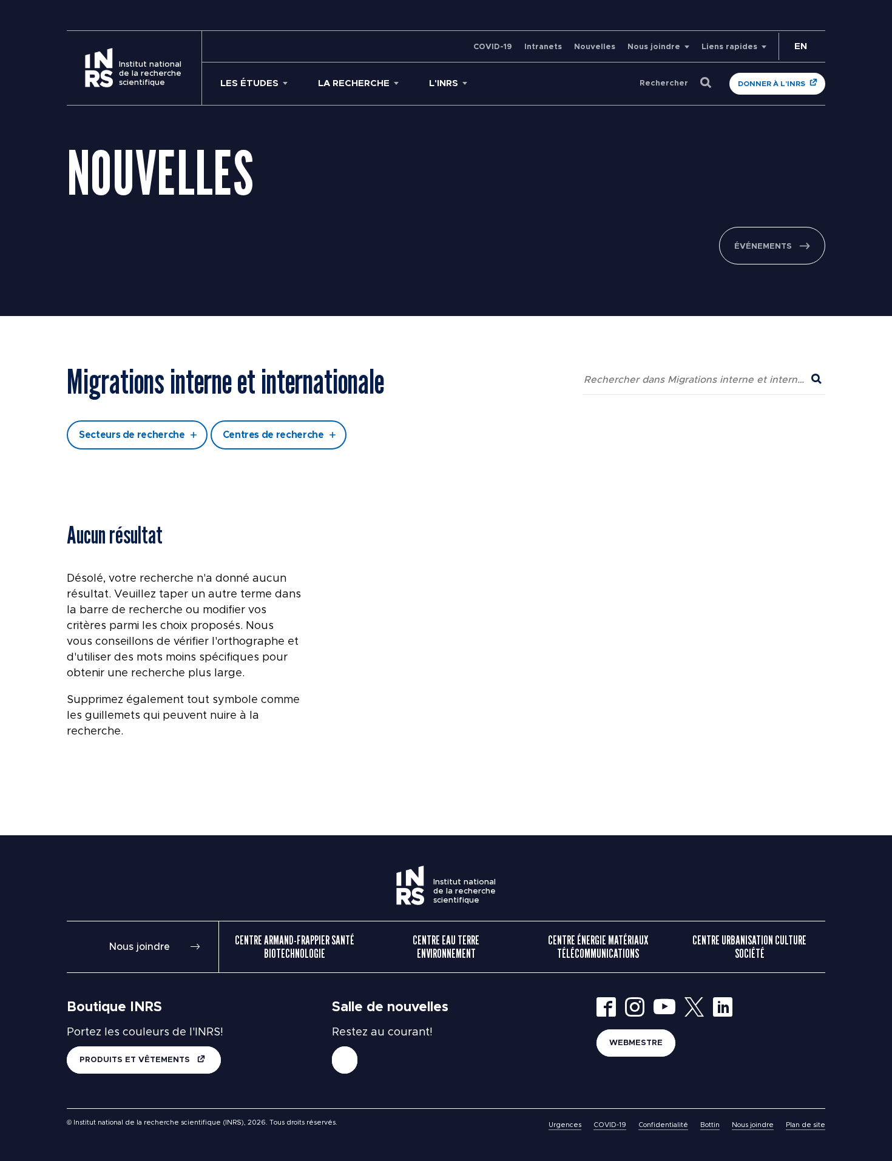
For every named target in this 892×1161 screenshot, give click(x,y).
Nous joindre (653, 47)
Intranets (543, 47)
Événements (763, 247)
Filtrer (446, 391)
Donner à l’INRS (771, 83)
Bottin (710, 1125)
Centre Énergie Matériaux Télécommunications (598, 947)
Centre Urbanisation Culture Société (749, 947)
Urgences (565, 1125)
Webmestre (636, 1043)
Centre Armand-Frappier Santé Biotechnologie (294, 947)
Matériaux (339, 341)
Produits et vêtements (135, 1060)
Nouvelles (594, 47)
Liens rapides (729, 47)
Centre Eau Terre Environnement (446, 947)
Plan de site (805, 1125)
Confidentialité (663, 1125)
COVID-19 (492, 47)
